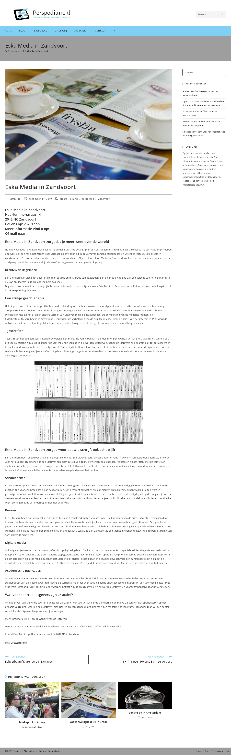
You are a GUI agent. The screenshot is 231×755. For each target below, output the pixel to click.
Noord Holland (69, 198)
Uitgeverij (88, 198)
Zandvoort (104, 198)
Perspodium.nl (55, 751)
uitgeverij (97, 262)
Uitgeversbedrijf (19, 643)
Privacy (42, 751)
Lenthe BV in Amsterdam (145, 713)
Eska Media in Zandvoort (35, 50)
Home (199, 751)
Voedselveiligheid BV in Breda (89, 722)
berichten (32, 751)
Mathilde (15, 198)
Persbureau (217, 751)
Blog (207, 751)
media (47, 470)
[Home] (6, 50)
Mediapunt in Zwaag (32, 722)
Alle (26, 751)
